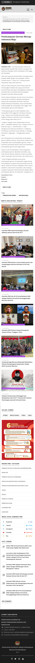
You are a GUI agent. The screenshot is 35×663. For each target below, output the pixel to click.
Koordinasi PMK (6, 507)
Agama (4, 490)
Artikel (5, 415)
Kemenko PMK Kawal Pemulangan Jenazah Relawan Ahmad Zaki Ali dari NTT (19, 575)
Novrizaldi (4, 181)
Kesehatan (5, 472)
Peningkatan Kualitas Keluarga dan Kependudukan (16, 468)
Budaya (4, 494)
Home (4, 17)
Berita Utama (7, 29)
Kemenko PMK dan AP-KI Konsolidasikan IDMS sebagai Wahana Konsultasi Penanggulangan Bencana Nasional (18, 593)
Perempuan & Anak (7, 503)
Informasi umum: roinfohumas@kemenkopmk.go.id (18, 632)
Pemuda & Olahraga (7, 499)
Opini (30, 415)
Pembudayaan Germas (9, 195)
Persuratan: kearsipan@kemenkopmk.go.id (15, 635)
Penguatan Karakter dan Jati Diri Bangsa (13, 481)
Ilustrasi (3, 177)
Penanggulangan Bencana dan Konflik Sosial (15, 19)
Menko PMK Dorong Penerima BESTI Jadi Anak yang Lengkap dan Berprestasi (19, 547)
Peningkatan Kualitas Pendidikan (11, 477)
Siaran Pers (5, 512)
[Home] (7, 8)
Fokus (23, 415)
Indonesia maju (23, 195)
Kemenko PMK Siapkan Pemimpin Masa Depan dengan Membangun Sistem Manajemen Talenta (18, 566)
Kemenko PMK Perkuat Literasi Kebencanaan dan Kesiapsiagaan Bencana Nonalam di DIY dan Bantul (19, 583)
